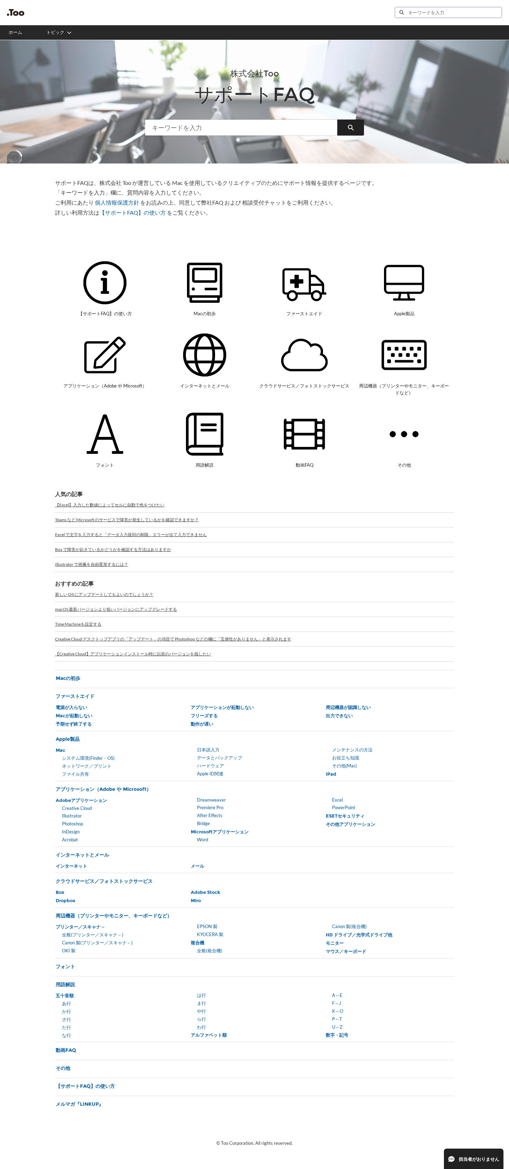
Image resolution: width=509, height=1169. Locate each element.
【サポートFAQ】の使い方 (132, 212)
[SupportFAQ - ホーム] (15, 12)
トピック (55, 32)
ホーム (15, 32)
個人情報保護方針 (117, 202)
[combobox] (455, 12)
